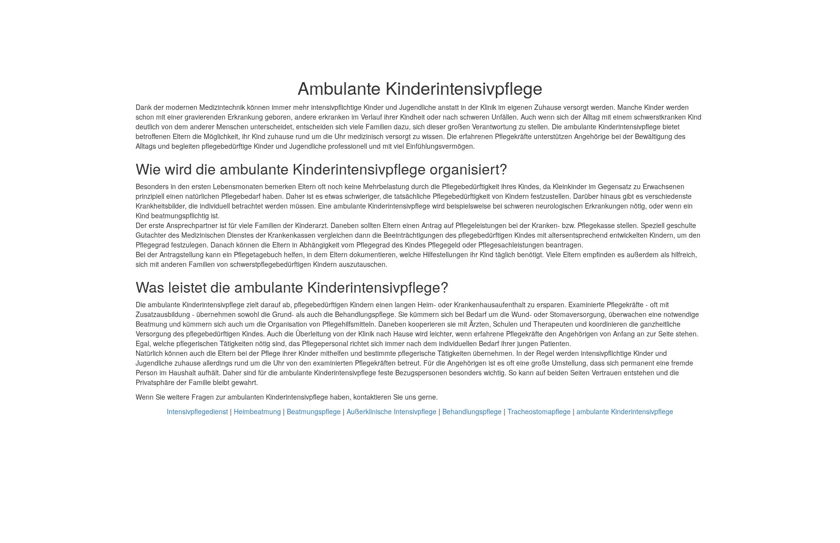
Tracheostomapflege (539, 411)
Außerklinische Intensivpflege (392, 411)
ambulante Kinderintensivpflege (625, 411)
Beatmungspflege (314, 411)
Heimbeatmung (257, 411)
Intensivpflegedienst (197, 411)
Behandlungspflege (472, 411)
